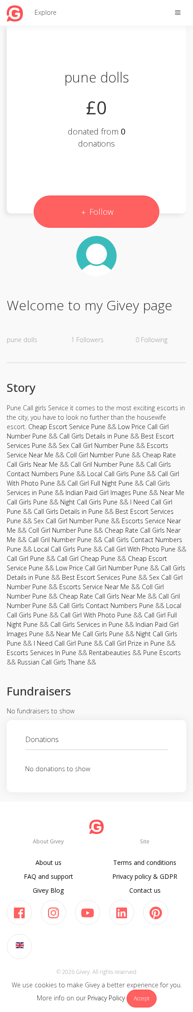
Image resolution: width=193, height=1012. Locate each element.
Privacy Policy (106, 998)
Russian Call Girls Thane (51, 662)
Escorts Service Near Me (94, 586)
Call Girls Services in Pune (86, 624)
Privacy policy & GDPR (144, 876)
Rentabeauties (110, 652)
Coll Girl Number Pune (98, 455)
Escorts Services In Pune (41, 652)
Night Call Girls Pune (89, 502)
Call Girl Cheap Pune (86, 558)
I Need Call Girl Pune (63, 643)
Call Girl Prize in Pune (135, 643)
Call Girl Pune (25, 558)
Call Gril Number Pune (102, 464)
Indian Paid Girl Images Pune (106, 492)
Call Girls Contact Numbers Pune (106, 605)
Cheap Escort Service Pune (66, 426)
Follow (100, 211)
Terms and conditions (144, 862)
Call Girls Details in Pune (93, 436)
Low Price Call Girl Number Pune (102, 568)
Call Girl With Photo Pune (139, 549)
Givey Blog (48, 890)
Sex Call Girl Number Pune (96, 445)
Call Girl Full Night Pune (100, 483)
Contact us (145, 890)
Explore (46, 12)
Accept (141, 998)
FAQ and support (48, 876)
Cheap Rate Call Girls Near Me (102, 596)
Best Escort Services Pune (99, 577)
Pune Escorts (162, 652)
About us (48, 862)
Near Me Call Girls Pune (89, 634)
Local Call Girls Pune (116, 473)
